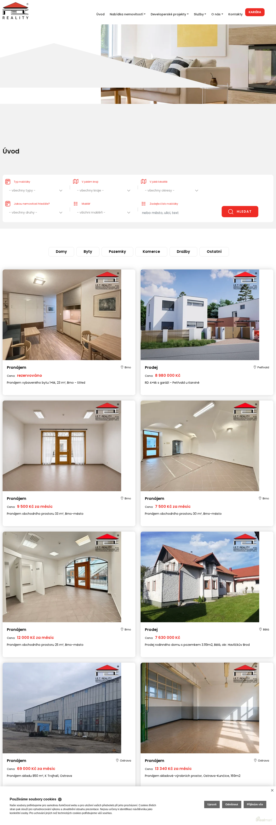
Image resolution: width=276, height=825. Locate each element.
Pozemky (123, 237)
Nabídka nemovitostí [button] (126, 14)
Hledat (244, 203)
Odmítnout (231, 804)
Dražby (169, 237)
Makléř (86, 195)
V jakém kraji (90, 173)
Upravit (211, 804)
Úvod (100, 14)
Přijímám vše (255, 804)
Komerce (147, 237)
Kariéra (255, 12)
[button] (36, 182)
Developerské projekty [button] (168, 14)
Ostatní (191, 237)
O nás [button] (216, 14)
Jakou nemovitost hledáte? (32, 195)
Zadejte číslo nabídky (164, 195)
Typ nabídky (22, 173)
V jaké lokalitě (158, 173)
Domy (84, 237)
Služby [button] (199, 14)
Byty (102, 237)
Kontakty (235, 14)
